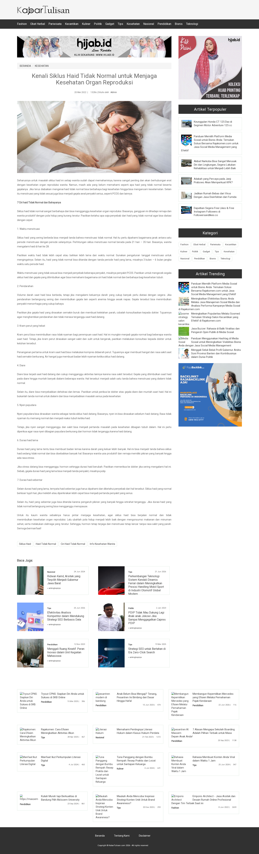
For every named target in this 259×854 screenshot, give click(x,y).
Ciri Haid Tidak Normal (73, 543)
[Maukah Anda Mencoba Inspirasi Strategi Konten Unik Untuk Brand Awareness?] (105, 806)
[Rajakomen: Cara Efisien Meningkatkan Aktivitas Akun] (29, 734)
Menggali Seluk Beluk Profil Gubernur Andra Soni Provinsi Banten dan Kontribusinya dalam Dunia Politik (216, 353)
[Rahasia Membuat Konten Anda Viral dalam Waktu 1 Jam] (180, 764)
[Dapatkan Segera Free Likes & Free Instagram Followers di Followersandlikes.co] (189, 209)
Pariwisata (54, 24)
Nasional (148, 24)
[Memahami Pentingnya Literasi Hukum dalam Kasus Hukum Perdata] (105, 731)
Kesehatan (133, 24)
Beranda (100, 835)
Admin (113, 92)
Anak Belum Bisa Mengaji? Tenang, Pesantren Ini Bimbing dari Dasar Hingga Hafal (137, 697)
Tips (120, 24)
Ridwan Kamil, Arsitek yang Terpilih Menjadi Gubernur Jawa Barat (63, 580)
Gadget (109, 24)
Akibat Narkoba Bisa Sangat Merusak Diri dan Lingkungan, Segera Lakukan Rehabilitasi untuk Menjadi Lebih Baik (215, 165)
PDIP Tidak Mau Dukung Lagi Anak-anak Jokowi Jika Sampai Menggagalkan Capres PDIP (147, 618)
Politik (98, 24)
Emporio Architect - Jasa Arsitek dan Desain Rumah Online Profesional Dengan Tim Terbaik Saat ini (203, 800)
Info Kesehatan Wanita (102, 543)
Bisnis (179, 24)
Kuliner (86, 24)
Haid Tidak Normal (46, 543)
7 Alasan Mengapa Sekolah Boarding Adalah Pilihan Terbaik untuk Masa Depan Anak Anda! (203, 733)
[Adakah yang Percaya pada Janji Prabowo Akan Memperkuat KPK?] (189, 180)
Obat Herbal (37, 24)
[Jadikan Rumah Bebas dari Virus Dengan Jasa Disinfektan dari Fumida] (189, 195)
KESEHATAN (42, 65)
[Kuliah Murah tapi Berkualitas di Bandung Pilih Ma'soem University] (37, 797)
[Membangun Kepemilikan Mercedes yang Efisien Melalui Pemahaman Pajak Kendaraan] (180, 704)
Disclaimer (144, 835)
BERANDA (25, 65)
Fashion (22, 24)
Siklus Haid (25, 543)
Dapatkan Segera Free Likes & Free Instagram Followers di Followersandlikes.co (214, 211)
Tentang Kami (122, 835)
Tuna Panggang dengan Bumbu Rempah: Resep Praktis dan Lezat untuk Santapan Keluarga (136, 761)
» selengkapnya (54, 588)
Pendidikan (164, 24)
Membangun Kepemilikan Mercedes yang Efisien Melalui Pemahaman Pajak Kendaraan (213, 697)
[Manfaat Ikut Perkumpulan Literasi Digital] (29, 760)
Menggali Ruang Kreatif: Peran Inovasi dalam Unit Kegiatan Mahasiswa (65, 652)
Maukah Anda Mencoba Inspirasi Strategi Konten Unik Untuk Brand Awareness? (136, 800)
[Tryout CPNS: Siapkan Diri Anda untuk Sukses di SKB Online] (29, 700)
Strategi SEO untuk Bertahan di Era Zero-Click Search (147, 650)
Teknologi (192, 24)
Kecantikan (71, 24)
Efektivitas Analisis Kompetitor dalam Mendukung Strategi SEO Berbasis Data (65, 616)
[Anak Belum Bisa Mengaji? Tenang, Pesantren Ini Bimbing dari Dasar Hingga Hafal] (105, 697)
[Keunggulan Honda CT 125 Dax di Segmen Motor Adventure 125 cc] (189, 123)
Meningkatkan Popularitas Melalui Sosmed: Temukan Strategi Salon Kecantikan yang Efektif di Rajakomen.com (215, 317)
